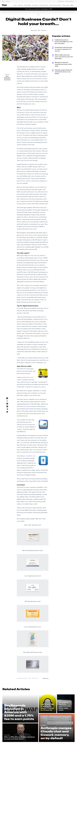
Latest (15, 5)
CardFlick (29, 456)
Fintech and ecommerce (55, 5)
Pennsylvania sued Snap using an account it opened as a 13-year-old (63, 49)
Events (7, 1)
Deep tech (20, 5)
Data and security (43, 5)
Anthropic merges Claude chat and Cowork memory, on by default (63, 71)
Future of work (65, 5)
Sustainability (27, 5)
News (3, 1)
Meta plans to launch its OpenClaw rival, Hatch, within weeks (63, 64)
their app (26, 406)
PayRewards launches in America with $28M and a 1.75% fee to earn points (63, 41)
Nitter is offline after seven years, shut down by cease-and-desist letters (64, 56)
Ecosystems (35, 5)
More (72, 5)
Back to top (45, 678)
